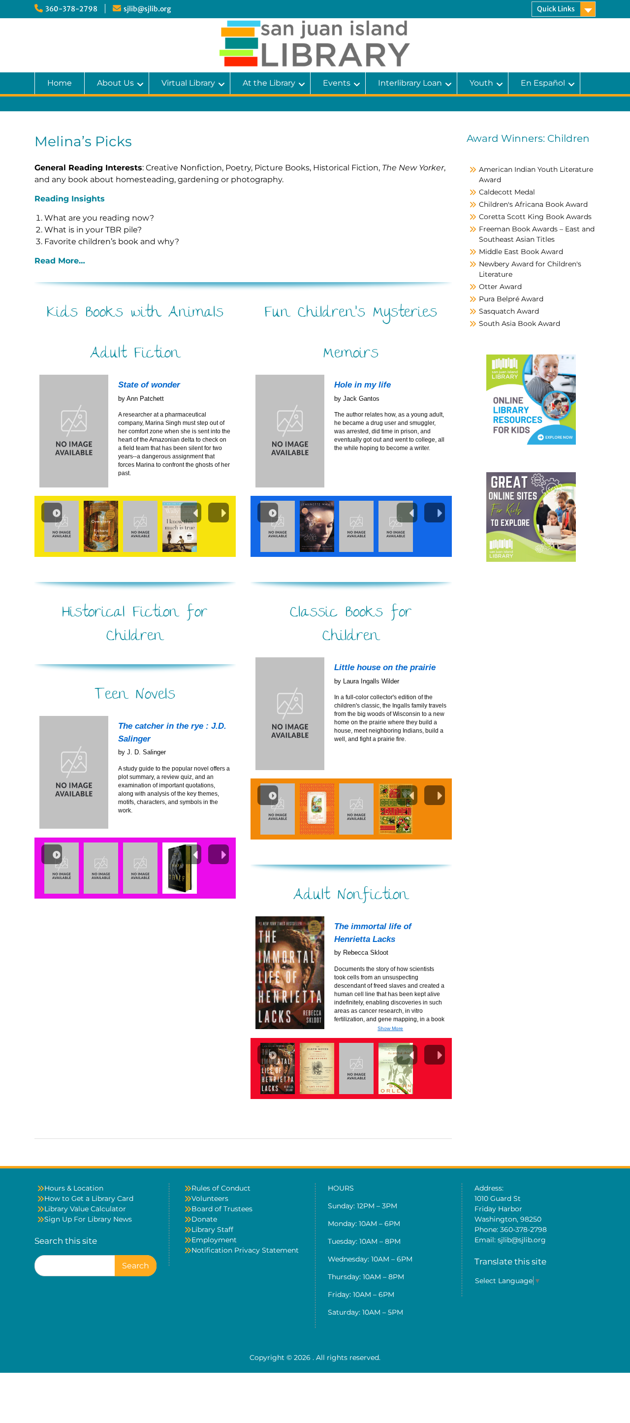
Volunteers (209, 1198)
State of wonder (149, 384)
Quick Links (556, 8)
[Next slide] (218, 512)
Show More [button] (390, 1028)
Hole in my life (362, 384)
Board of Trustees (221, 1208)
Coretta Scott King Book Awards (535, 216)
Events (336, 83)
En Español (543, 83)
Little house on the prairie (385, 667)
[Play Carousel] (51, 512)
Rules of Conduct (221, 1188)
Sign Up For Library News (88, 1219)
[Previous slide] (191, 512)
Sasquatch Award (509, 311)
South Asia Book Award (519, 323)
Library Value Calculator (85, 1208)
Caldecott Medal (507, 192)
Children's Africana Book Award (533, 204)
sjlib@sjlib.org (147, 8)
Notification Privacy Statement (245, 1250)
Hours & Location (73, 1188)
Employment (214, 1239)
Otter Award (500, 286)
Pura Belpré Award (511, 298)
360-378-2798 (71, 8)
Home (59, 83)
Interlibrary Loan (410, 83)
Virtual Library (188, 83)
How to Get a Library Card (88, 1198)
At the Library (269, 83)
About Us (115, 83)
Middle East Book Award (521, 251)
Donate (204, 1219)
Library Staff (212, 1229)
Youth (481, 83)
